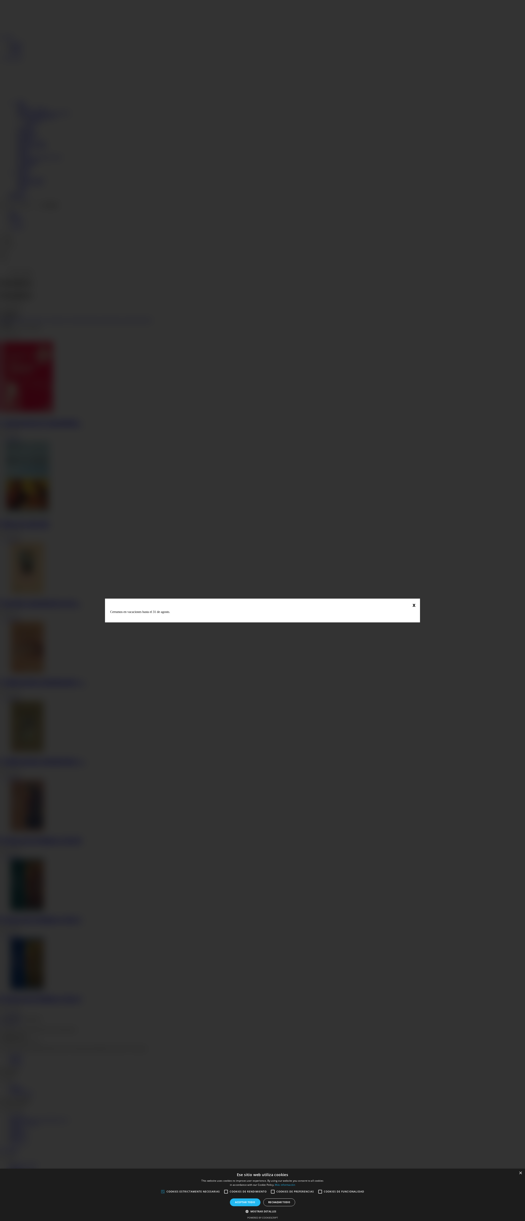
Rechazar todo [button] (279, 1202)
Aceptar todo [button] (245, 1202)
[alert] (262, 1195)
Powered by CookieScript (262, 1217)
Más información (285, 1185)
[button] (262, 1211)
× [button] (520, 1173)
